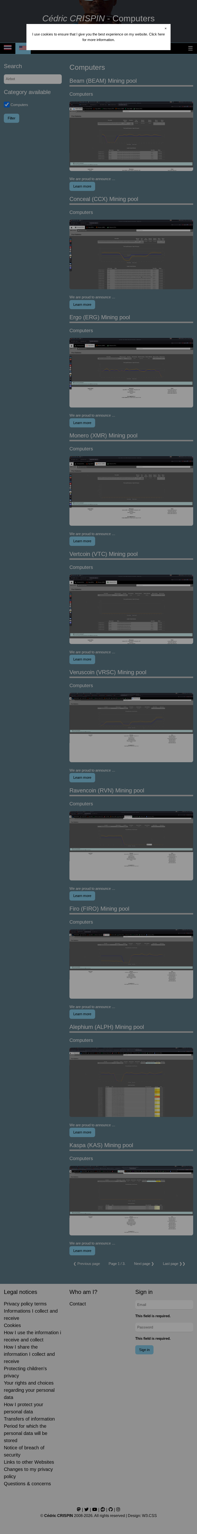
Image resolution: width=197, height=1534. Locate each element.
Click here (157, 34)
